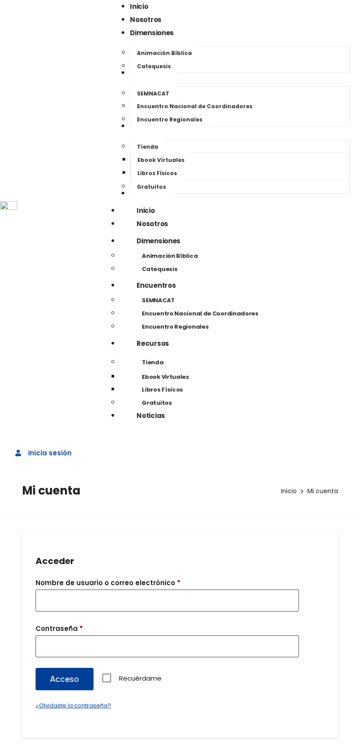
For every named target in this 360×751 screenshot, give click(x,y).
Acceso (64, 679)
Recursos (153, 343)
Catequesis (159, 269)
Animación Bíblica (170, 256)
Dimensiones (158, 240)
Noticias (151, 415)
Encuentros (156, 285)
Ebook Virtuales (165, 377)
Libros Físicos (162, 389)
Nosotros (152, 223)
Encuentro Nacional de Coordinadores (200, 313)
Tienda (152, 362)
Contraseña (77, 627)
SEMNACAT (158, 300)
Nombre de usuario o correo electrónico (126, 581)
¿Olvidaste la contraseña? (73, 705)
